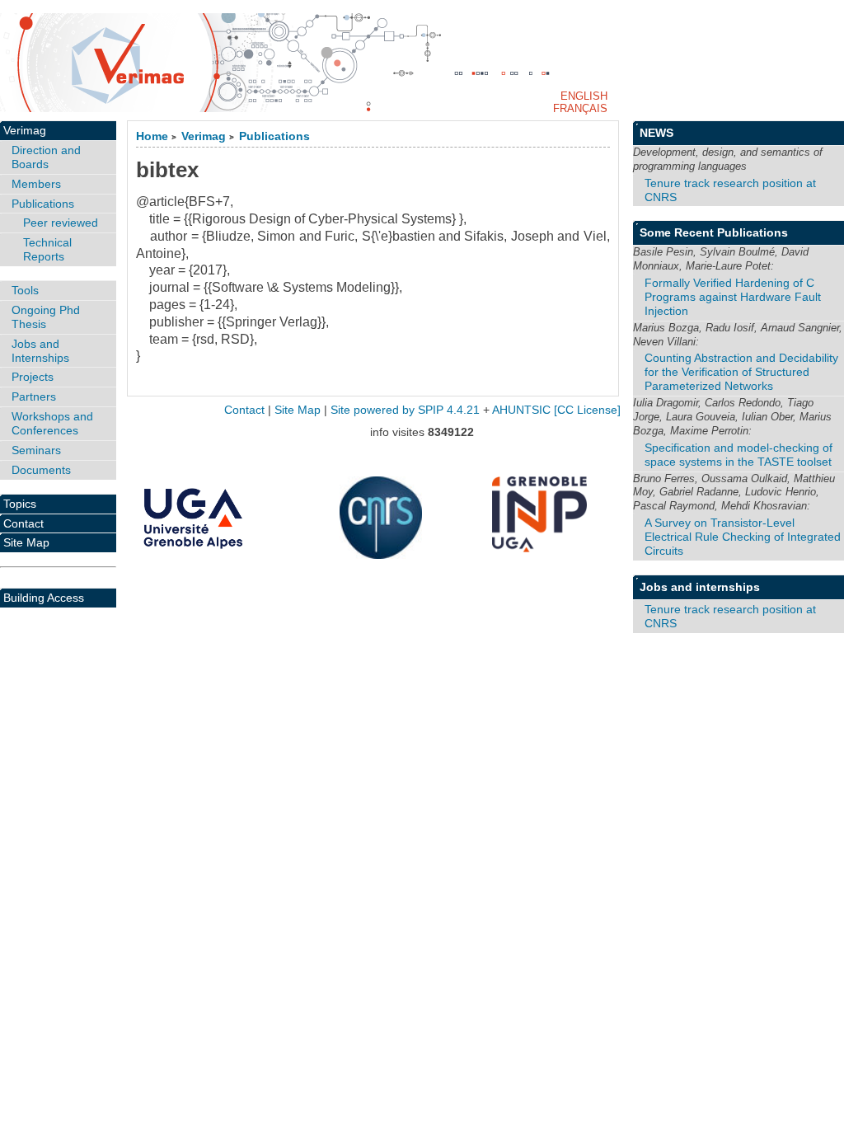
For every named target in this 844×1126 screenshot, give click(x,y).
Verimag (203, 136)
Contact (23, 523)
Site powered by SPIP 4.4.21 (405, 410)
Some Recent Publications (714, 232)
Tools (25, 290)
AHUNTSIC (521, 410)
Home (152, 136)
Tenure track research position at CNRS (730, 190)
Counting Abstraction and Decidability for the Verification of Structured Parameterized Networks (741, 371)
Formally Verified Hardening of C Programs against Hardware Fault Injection (733, 296)
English (583, 96)
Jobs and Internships (40, 350)
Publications (274, 136)
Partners (34, 396)
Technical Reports (47, 249)
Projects (33, 376)
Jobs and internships (700, 586)
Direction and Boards (46, 157)
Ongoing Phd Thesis (46, 317)
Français (580, 108)
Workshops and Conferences (52, 423)
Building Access (43, 597)
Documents (41, 469)
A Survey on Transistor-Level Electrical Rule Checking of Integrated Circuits (743, 536)
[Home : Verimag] (422, 62)
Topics (19, 503)
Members (36, 183)
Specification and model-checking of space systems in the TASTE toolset (738, 454)
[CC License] (587, 410)
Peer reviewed (60, 222)
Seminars (36, 450)
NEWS (656, 132)
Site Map (26, 542)
